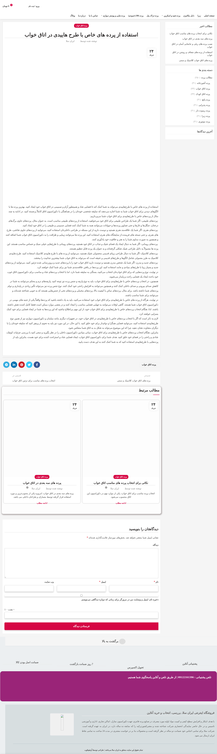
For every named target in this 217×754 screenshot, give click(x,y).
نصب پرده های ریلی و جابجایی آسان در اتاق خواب (192, 45)
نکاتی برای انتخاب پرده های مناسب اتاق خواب (121, 482)
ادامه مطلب (121, 503)
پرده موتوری (204, 121)
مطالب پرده (206, 77)
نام (156, 581)
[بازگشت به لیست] (81, 378)
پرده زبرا (206, 116)
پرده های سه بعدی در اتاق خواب (42, 482)
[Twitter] (29, 364)
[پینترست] (21, 364)
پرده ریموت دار (203, 110)
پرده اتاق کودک (203, 94)
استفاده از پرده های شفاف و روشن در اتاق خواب (192, 53)
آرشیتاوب (88, 750)
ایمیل (102, 581)
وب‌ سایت (49, 582)
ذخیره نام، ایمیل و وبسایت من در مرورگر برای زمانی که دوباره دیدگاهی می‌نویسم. (119, 599)
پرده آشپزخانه (203, 83)
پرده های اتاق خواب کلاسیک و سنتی (195, 60)
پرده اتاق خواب (81, 26)
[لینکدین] (14, 364)
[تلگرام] (6, 364)
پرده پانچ (206, 99)
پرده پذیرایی (204, 105)
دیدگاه (155, 545)
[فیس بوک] (37, 364)
